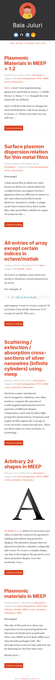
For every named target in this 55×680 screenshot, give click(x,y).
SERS (19, 612)
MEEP (45, 78)
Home (12, 43)
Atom (43, 43)
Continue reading (14, 128)
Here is (8, 87)
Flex (33, 679)
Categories (29, 43)
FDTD (39, 78)
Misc (42, 265)
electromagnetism (26, 78)
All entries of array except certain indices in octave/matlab (25, 251)
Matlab (20, 268)
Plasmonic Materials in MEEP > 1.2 (25, 63)
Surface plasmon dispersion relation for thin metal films (26, 151)
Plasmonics (38, 75)
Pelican (24, 679)
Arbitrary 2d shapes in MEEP (22, 464)
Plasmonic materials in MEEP (25, 593)
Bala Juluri (27, 25)
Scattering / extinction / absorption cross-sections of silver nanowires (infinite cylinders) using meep (26, 358)
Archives (19, 43)
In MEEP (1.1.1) (12, 530)
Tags (37, 43)
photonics (17, 387)
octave (7, 81)
